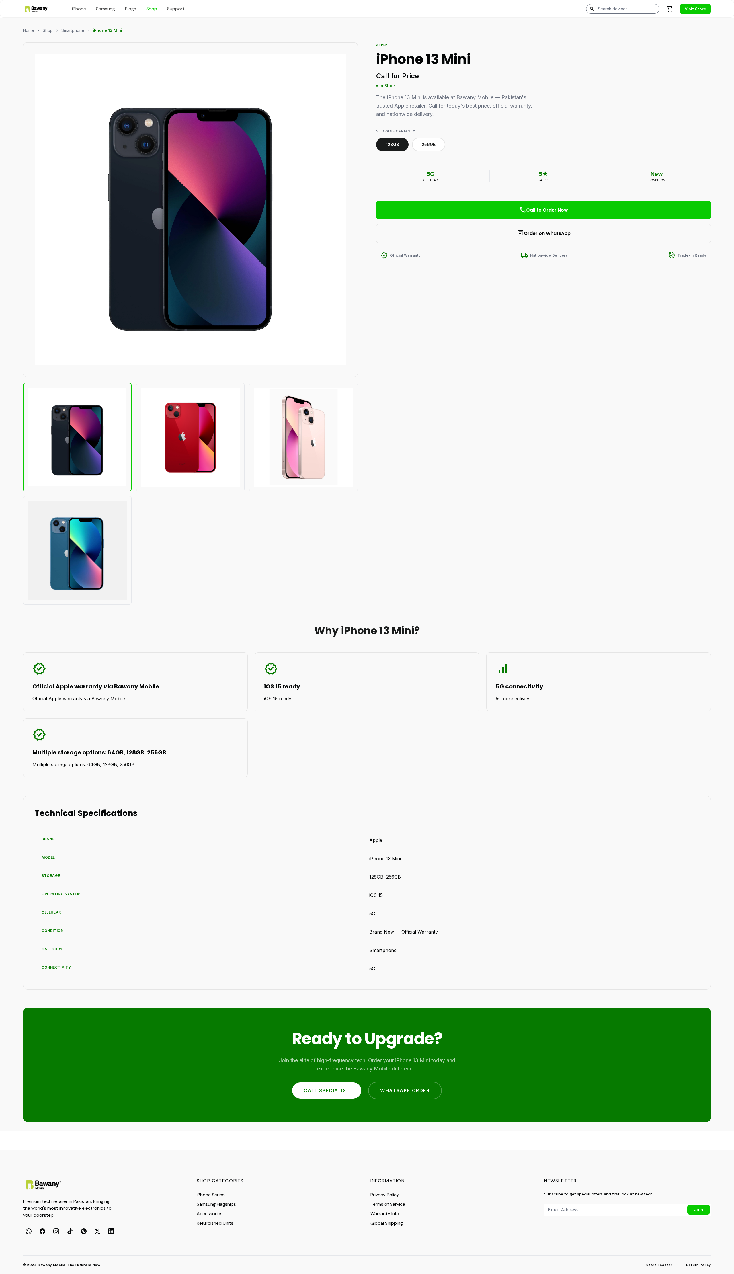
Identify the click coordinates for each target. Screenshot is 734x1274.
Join (698, 1210)
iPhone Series (211, 1195)
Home (28, 30)
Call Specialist (327, 1090)
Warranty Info (384, 1214)
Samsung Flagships (216, 1204)
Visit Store (695, 8)
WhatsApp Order (405, 1090)
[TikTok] (70, 1231)
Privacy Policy (384, 1195)
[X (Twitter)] (97, 1231)
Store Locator (659, 1265)
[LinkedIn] (111, 1231)
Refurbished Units (215, 1223)
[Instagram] (56, 1231)
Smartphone (72, 30)
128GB (392, 144)
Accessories (209, 1214)
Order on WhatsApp (544, 233)
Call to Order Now (543, 210)
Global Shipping (386, 1223)
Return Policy (698, 1265)
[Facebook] (42, 1231)
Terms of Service (387, 1204)
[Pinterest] (83, 1231)
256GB (429, 144)
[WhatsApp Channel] (28, 1231)
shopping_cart (669, 8)
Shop (48, 30)
